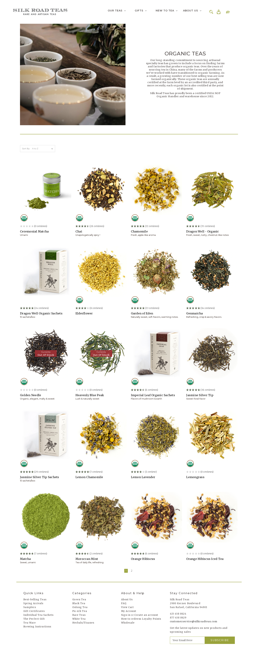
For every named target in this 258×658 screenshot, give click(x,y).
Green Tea (79, 599)
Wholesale (128, 622)
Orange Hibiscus (143, 559)
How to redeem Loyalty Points (141, 618)
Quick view (45, 186)
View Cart (127, 607)
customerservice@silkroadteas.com (193, 621)
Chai (78, 231)
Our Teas (115, 10)
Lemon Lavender (143, 477)
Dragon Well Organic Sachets (41, 313)
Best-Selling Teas (35, 599)
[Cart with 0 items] (228, 12)
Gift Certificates (34, 611)
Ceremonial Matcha (34, 231)
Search (211, 12)
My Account (128, 611)
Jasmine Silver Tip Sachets (39, 477)
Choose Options (101, 192)
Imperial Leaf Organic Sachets (153, 395)
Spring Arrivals (33, 603)
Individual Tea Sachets (38, 615)
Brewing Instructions (37, 626)
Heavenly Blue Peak (89, 395)
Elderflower (84, 313)
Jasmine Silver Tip (199, 395)
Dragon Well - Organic (202, 231)
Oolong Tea (80, 607)
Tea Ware (29, 622)
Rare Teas (79, 615)
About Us (190, 10)
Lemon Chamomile (89, 477)
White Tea (79, 618)
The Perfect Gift (34, 618)
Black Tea (78, 603)
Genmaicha (194, 313)
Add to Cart (45, 192)
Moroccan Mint (86, 559)
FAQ (123, 603)
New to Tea (165, 10)
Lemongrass (195, 477)
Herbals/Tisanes (83, 622)
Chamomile (139, 231)
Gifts (139, 10)
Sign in (219, 12)
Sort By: (26, 148)
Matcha (25, 559)
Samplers (29, 607)
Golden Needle (30, 395)
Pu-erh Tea (79, 611)
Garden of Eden (142, 313)
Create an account (146, 615)
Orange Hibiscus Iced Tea (204, 559)
